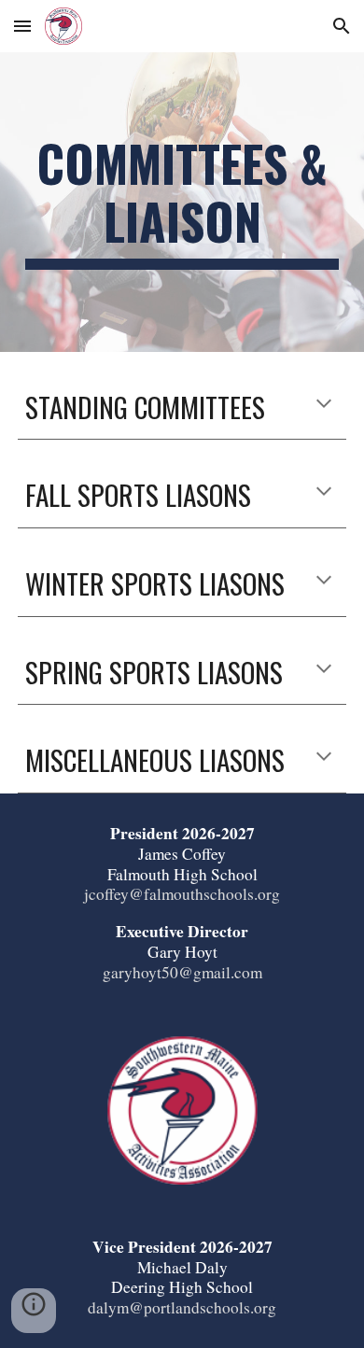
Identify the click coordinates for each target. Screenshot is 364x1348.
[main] (182, 202)
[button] (22, 25)
